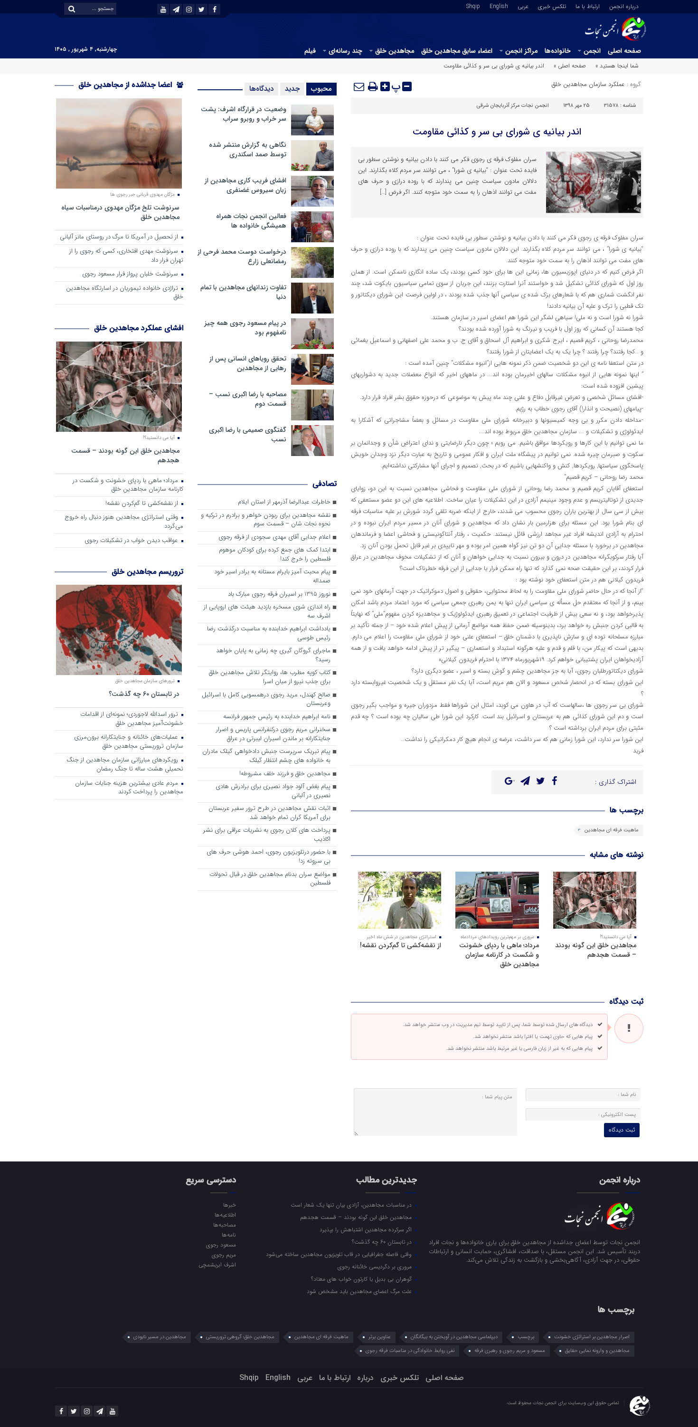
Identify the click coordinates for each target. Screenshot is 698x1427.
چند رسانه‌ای (345, 51)
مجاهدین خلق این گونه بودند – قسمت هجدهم (595, 950)
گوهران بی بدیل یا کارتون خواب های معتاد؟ (362, 1279)
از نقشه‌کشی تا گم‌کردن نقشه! (400, 945)
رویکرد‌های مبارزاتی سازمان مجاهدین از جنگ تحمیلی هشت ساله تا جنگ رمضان (124, 765)
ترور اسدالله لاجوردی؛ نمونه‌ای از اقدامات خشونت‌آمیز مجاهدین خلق (131, 719)
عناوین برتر (379, 1337)
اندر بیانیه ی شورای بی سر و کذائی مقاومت (497, 131)
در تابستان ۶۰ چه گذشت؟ (144, 694)
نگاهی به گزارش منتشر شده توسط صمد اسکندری (247, 150)
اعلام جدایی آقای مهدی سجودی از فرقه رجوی (274, 537)
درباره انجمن (624, 6)
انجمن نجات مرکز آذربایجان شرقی (512, 106)
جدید (292, 89)
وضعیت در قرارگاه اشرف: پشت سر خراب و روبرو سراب (243, 114)
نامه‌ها (229, 1234)
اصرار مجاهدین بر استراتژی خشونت (592, 1337)
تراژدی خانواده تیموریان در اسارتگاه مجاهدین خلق (124, 293)
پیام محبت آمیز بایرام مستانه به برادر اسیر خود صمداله (272, 577)
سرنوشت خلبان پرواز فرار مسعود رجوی (131, 274)
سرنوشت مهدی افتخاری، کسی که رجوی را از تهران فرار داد (126, 256)
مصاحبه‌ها (224, 1224)
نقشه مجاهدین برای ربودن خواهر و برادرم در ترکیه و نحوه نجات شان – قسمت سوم (265, 520)
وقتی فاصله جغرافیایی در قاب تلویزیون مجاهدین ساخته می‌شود (340, 1254)
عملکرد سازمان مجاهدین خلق (588, 84)
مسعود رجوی (221, 1244)
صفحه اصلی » (570, 65)
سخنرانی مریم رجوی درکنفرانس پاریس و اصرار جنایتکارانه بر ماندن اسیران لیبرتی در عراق (273, 734)
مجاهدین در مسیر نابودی (159, 1337)
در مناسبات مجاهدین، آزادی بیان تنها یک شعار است (352, 1204)
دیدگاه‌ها (261, 89)
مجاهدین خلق (394, 51)
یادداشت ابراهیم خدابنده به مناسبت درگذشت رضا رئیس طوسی (268, 634)
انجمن (592, 51)
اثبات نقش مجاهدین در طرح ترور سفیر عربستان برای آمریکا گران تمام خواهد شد (269, 813)
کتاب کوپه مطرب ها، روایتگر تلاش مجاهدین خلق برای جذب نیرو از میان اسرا (269, 677)
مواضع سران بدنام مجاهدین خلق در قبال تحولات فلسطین (269, 879)
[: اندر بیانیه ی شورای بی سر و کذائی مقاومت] (359, 86)
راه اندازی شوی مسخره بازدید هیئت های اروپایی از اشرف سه (267, 612)
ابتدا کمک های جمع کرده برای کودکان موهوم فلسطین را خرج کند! (274, 555)
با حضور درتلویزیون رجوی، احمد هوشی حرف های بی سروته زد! (268, 857)
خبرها (229, 1204)
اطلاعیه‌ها (225, 1214)
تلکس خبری (552, 6)
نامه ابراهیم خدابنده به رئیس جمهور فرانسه (276, 717)
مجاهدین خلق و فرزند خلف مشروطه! (284, 774)
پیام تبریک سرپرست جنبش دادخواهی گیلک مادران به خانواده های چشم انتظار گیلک (266, 756)
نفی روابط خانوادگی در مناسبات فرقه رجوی (410, 1351)
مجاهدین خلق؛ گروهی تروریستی (240, 1337)
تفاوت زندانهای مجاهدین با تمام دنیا (243, 292)
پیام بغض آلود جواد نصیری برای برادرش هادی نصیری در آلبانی (273, 791)
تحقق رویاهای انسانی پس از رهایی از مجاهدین (247, 363)
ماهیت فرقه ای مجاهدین (612, 830)
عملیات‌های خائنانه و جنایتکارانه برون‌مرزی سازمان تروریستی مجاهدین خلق (128, 742)
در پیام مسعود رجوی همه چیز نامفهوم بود (245, 328)
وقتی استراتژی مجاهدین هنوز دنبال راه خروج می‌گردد (124, 522)
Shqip (473, 6)
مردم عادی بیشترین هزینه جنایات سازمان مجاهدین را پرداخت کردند (129, 788)
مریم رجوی (224, 1254)
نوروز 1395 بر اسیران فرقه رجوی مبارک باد (279, 594)
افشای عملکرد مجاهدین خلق (138, 328)
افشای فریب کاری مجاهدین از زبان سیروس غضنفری (245, 185)
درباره (365, 1378)
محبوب (321, 89)
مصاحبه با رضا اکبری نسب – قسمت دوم (247, 399)
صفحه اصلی (624, 51)
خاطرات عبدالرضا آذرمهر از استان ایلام (284, 502)
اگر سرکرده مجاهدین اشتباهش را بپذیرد (367, 1229)
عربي (523, 6)
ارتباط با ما (587, 6)
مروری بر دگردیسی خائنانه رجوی (376, 1266)
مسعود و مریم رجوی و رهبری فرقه (509, 1351)
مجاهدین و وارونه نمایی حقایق (597, 1351)
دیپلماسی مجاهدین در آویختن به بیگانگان (454, 1337)
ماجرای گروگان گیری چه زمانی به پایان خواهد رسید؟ (273, 656)
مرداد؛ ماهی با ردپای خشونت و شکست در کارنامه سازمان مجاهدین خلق (499, 955)
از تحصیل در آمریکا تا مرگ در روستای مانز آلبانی (120, 237)
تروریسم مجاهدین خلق (147, 572)
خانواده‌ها (558, 51)
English (499, 6)
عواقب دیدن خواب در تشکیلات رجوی (132, 540)
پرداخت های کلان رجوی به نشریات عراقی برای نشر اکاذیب (266, 835)
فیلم (310, 51)
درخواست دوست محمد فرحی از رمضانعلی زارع (242, 256)
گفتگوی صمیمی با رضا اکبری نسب (247, 435)
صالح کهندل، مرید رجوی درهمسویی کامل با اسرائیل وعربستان (266, 700)
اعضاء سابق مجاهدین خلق (456, 51)
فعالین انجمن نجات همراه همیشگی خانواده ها (251, 221)
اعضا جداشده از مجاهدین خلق (126, 85)
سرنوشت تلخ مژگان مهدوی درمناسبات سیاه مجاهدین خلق (120, 212)
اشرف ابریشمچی (217, 1264)
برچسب (526, 1337)
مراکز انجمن (521, 51)
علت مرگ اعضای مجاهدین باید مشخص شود (360, 1291)
